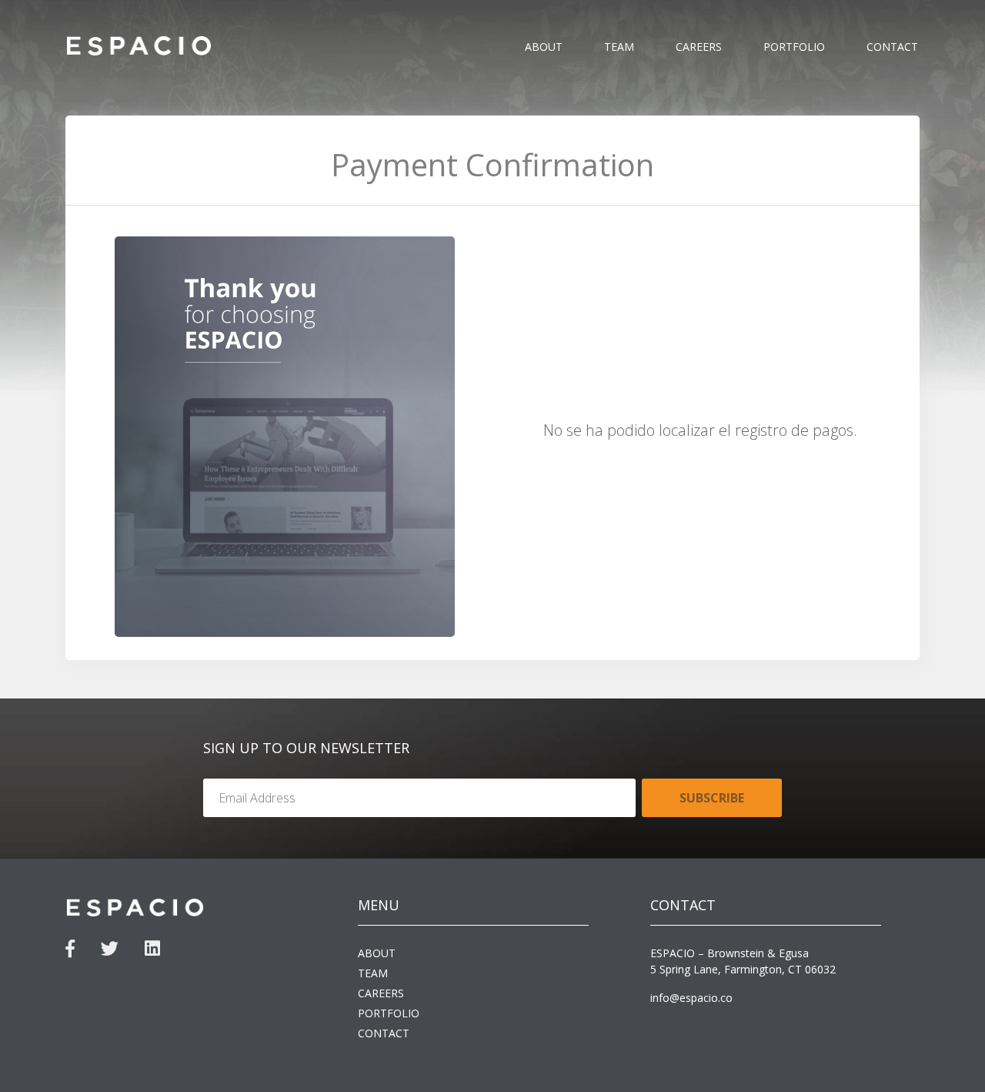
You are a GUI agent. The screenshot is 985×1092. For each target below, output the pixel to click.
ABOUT (544, 46)
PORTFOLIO (794, 46)
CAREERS (699, 46)
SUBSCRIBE (711, 797)
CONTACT (892, 46)
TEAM (619, 46)
